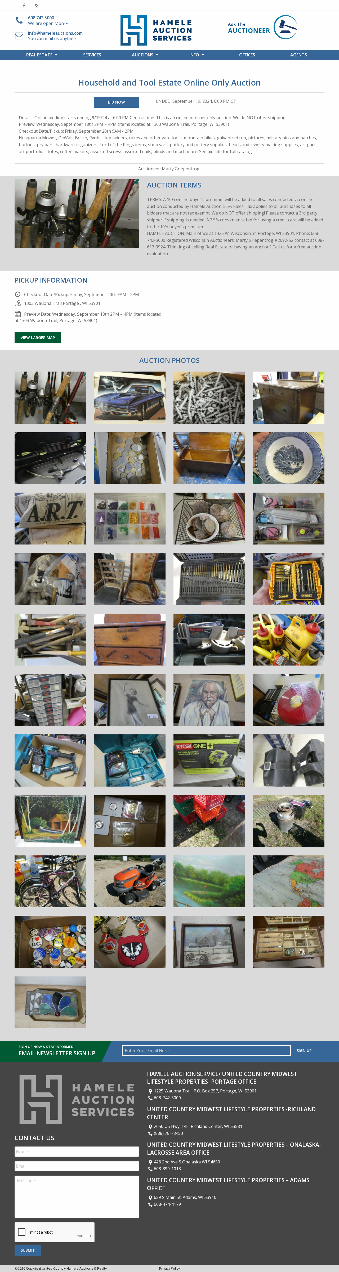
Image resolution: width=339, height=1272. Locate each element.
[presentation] (55, 1232)
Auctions (142, 55)
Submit (28, 1250)
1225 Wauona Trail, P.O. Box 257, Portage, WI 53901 (205, 1091)
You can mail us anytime (55, 36)
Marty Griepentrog (180, 169)
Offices (247, 55)
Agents (298, 55)
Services (92, 55)
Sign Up (304, 1050)
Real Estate (39, 55)
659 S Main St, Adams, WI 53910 (185, 1197)
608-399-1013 (167, 1169)
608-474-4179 (167, 1204)
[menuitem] (40, 55)
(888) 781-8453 (168, 1133)
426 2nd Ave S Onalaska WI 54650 (187, 1162)
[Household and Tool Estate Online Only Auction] (50, 401)
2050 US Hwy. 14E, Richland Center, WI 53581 (198, 1126)
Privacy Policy (169, 1268)
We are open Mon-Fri (49, 20)
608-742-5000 (167, 1098)
